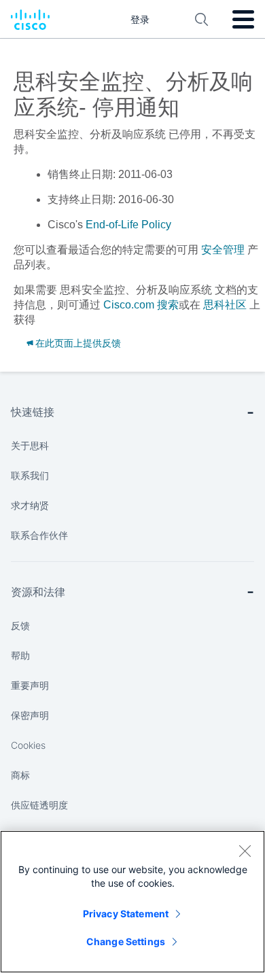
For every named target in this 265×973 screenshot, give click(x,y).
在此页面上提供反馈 (78, 343)
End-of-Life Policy (128, 224)
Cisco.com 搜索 (141, 305)
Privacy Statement (126, 913)
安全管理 (223, 249)
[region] (132, 901)
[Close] (244, 850)
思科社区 (225, 305)
